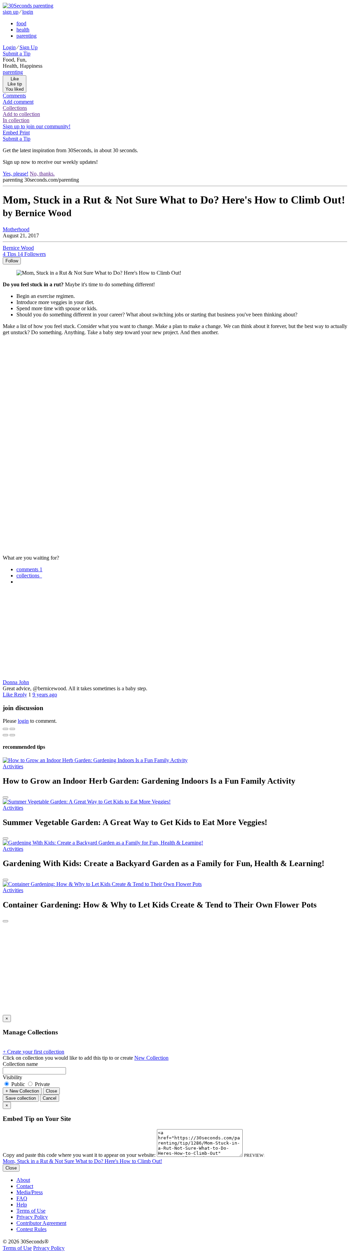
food (21, 23)
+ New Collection (22, 1091)
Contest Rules (31, 1229)
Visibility (12, 1077)
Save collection (20, 1098)
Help (21, 1204)
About (23, 1180)
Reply (20, 694)
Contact (24, 1186)
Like (8, 694)
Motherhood (16, 229)
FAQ (21, 1198)
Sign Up (28, 47)
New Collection (151, 1058)
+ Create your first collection (33, 1052)
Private (41, 1084)
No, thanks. (42, 174)
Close (51, 1091)
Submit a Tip (16, 53)
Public (18, 1084)
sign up (10, 12)
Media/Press (29, 1192)
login (27, 12)
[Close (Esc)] (5, 729)
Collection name (20, 1064)
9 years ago (44, 694)
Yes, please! (15, 174)
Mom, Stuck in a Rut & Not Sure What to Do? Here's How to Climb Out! (82, 1161)
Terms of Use (30, 1211)
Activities (13, 766)
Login (9, 47)
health (22, 29)
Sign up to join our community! (36, 126)
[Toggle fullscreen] (12, 729)
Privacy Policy (32, 1217)
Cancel (49, 1098)
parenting (26, 36)
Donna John (16, 682)
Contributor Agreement (41, 1223)
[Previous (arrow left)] (5, 735)
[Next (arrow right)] (12, 735)
